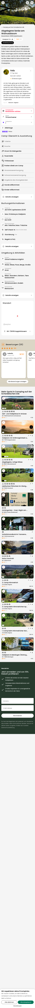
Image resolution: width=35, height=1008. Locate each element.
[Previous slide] (3, 403)
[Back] (3, 2)
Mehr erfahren (6, 998)
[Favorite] (32, 2)
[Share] (27, 2)
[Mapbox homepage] (7, 324)
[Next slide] (31, 403)
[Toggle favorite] (3, 398)
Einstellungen (17, 1006)
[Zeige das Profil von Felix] (31, 70)
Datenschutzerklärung (8, 727)
